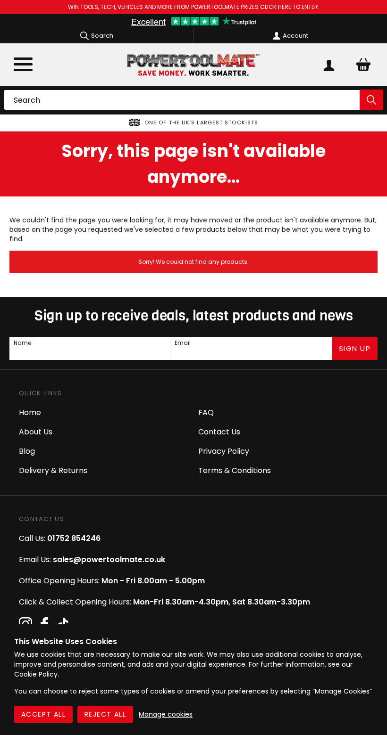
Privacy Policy (223, 451)
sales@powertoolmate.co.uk (109, 559)
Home (30, 412)
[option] (193, 122)
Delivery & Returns (53, 470)
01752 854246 (74, 538)
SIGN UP (355, 348)
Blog (27, 451)
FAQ (206, 412)
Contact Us (219, 431)
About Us (35, 431)
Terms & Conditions (234, 470)
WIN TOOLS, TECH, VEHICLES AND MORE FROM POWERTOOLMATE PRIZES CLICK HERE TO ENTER (194, 7)
